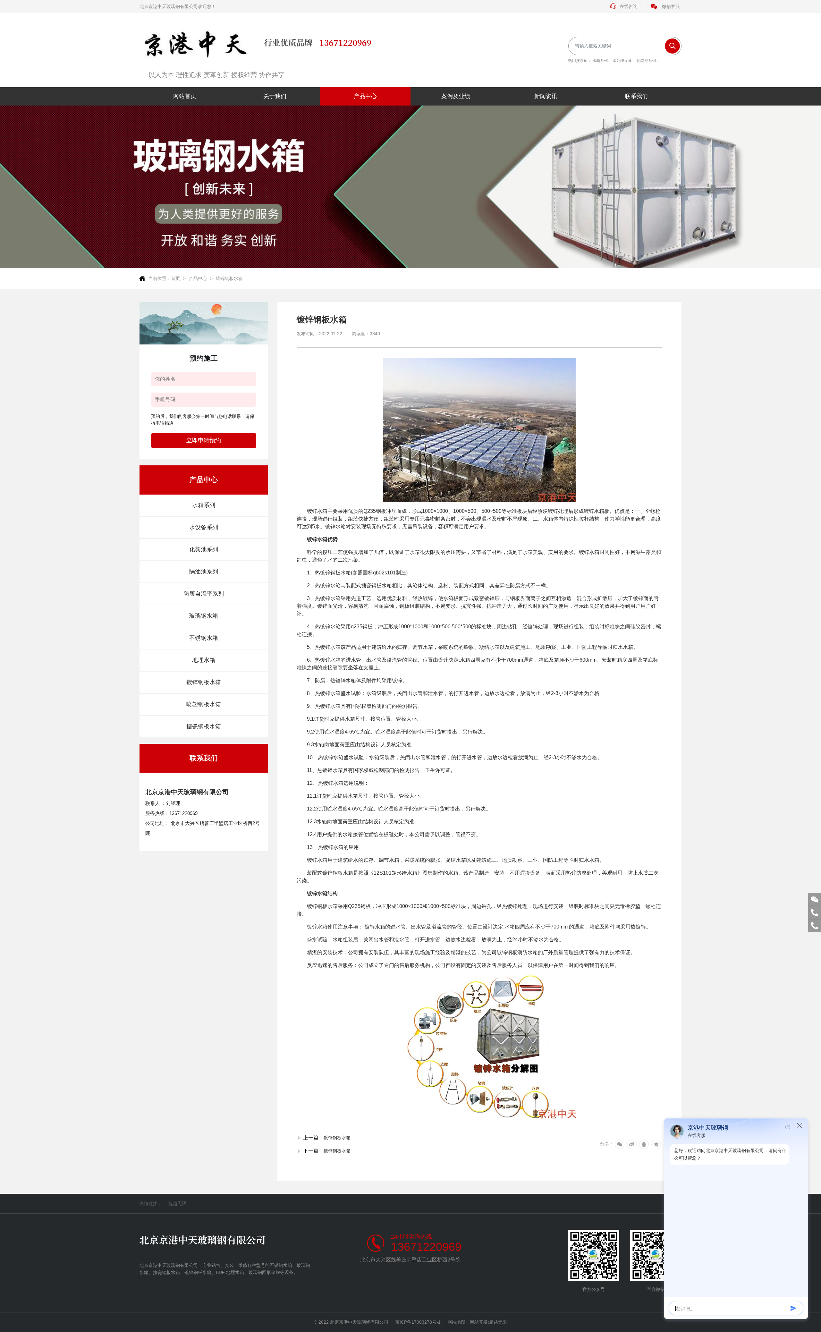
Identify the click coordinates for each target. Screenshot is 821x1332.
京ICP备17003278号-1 (418, 1322)
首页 (175, 278)
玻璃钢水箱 (203, 616)
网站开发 (479, 1322)
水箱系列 (600, 60)
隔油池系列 (203, 571)
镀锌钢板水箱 (229, 278)
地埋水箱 (203, 660)
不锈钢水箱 (203, 638)
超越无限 (177, 1203)
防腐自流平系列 (203, 593)
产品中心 (198, 278)
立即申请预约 (203, 440)
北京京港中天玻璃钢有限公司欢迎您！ (178, 6)
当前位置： (159, 278)
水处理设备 (622, 60)
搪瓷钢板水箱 (203, 726)
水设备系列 (203, 527)
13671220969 (426, 1247)
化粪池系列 (646, 60)
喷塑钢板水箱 (203, 704)
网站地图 (456, 1322)
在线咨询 (629, 6)
